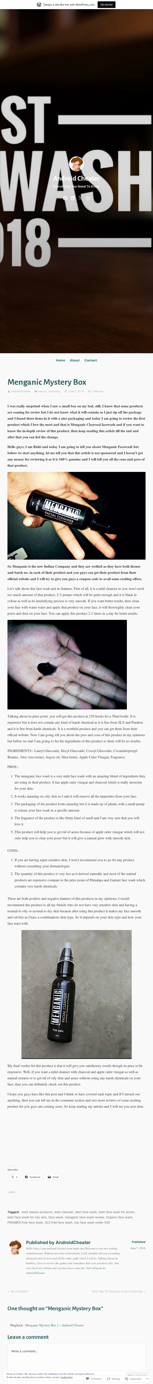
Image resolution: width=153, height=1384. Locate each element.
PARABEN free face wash (25, 1222)
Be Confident (17, 1292)
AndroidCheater (20, 391)
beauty (42, 391)
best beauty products (37, 1212)
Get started (107, 4)
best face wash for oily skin (26, 1217)
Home (60, 360)
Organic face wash (119, 1217)
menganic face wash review (84, 1217)
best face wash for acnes (116, 1212)
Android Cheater (76, 178)
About (75, 360)
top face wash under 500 (92, 1222)
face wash (56, 1217)
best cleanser (63, 1212)
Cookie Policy (66, 1377)
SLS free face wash (58, 1222)
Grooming (54, 391)
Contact (90, 360)
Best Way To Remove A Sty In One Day (117, 1292)
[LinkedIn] (72, 197)
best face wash (86, 1212)
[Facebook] (65, 197)
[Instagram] (87, 197)
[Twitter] (80, 197)
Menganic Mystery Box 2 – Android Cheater (54, 1325)
